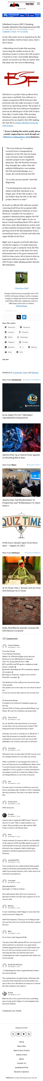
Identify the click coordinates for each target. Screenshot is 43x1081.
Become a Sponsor (21, 1071)
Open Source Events (21, 1050)
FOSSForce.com (11, 311)
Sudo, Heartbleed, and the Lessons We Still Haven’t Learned (20, 629)
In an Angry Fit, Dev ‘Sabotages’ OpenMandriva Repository (17, 416)
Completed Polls (21, 1067)
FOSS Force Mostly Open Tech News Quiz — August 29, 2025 (20, 544)
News (14, 31)
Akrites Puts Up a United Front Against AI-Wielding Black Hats (21, 456)
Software (24, 31)
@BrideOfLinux (21, 306)
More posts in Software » (33, 553)
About (21, 1059)
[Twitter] (19, 317)
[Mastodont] (24, 317)
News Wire (21, 1046)
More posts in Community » (32, 380)
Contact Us (21, 1063)
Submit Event (21, 1054)
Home (21, 1042)
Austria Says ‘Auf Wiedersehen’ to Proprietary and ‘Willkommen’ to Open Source (21, 502)
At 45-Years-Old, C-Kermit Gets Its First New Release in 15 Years (21, 589)
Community (6, 31)
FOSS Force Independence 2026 (16, 137)
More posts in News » (34, 465)
